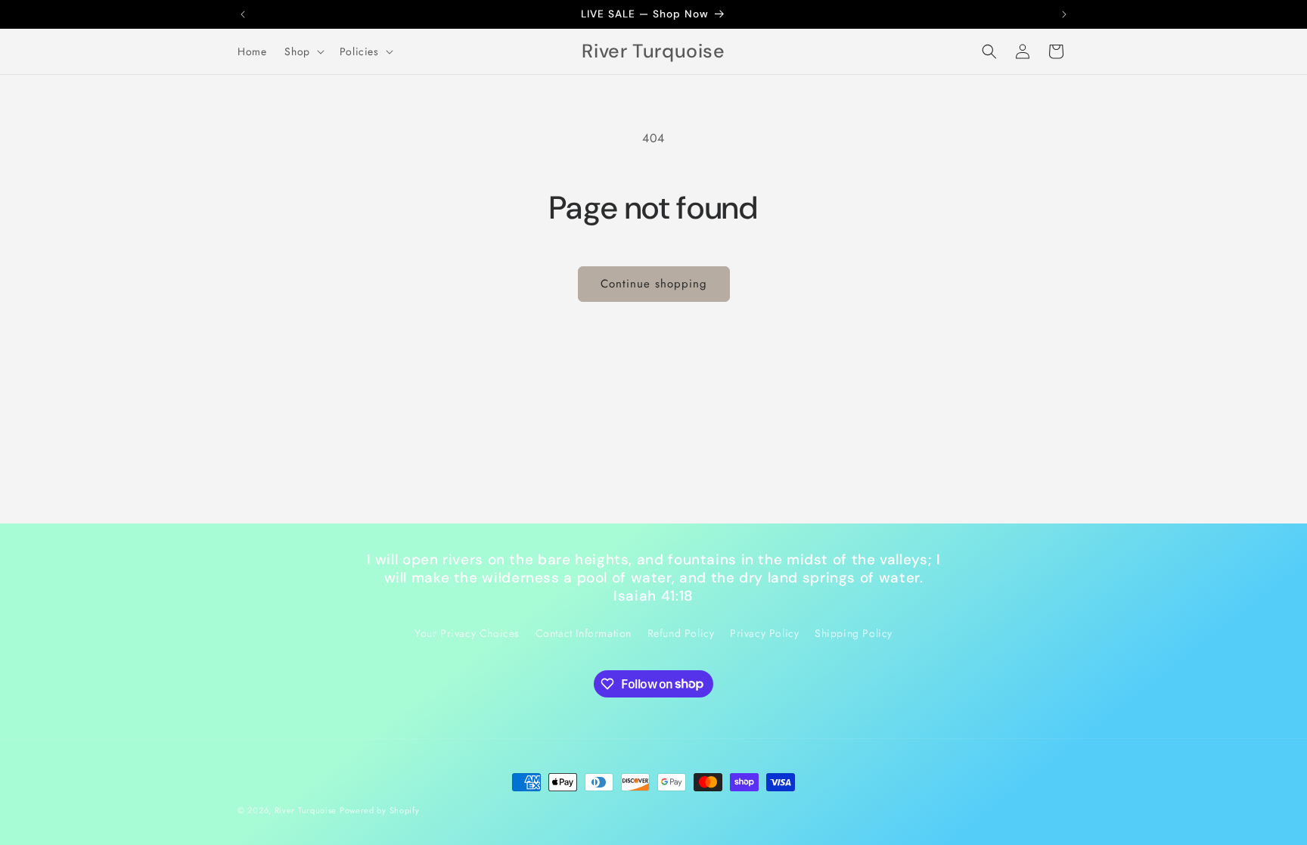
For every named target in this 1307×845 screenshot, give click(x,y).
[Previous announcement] (242, 14)
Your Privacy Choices (467, 633)
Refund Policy (681, 633)
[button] (302, 51)
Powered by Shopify (380, 810)
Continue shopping (654, 283)
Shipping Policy (854, 633)
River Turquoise (307, 810)
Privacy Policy (764, 633)
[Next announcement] (1064, 14)
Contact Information (584, 633)
